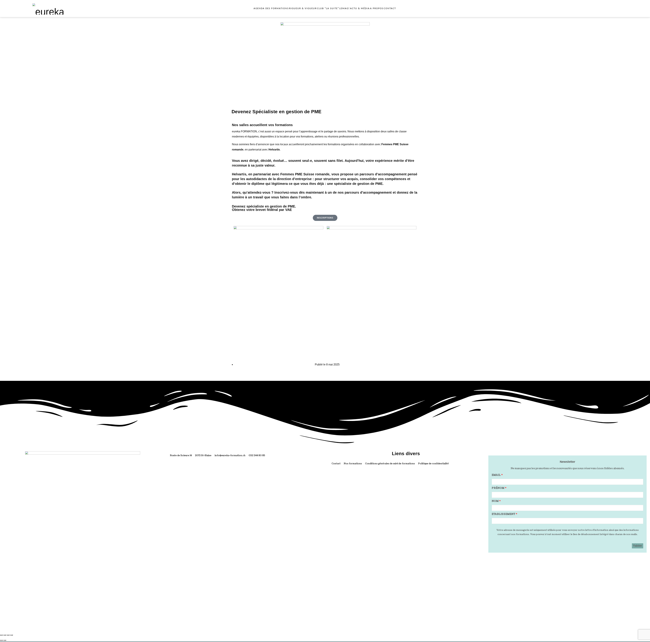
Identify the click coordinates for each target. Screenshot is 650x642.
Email (496, 475)
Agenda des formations (271, 8)
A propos (376, 8)
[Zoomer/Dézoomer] (1, 635)
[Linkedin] (248, 466)
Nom (495, 501)
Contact (390, 8)
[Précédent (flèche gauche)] (1, 640)
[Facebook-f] (230, 466)
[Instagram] (239, 466)
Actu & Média (360, 8)
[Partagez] (8, 635)
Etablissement (503, 514)
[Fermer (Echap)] (11, 635)
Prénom (498, 488)
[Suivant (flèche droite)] (4, 640)
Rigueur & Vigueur (303, 8)
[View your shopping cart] (615, 8)
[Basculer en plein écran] (4, 635)
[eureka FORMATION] (60, 8)
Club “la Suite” (328, 8)
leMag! (344, 8)
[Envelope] (257, 466)
